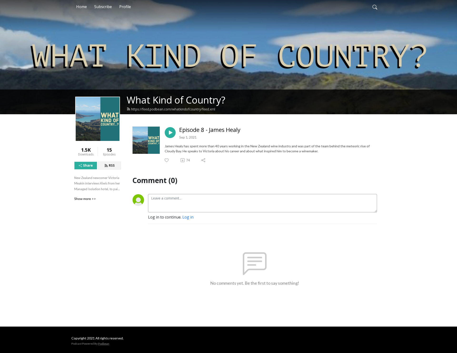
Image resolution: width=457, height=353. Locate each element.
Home (81, 6)
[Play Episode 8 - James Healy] (170, 132)
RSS (112, 165)
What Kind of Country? (176, 99)
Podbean (103, 343)
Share (88, 165)
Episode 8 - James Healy (209, 129)
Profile (125, 6)
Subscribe (103, 6)
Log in (188, 217)
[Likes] (167, 160)
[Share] (203, 160)
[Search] (375, 6)
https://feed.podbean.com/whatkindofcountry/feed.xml (173, 109)
